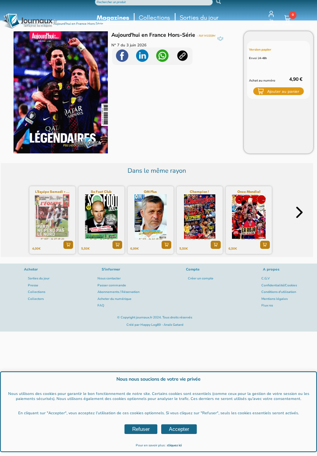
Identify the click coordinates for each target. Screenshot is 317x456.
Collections (154, 17)
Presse (33, 285)
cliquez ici (174, 445)
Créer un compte (200, 278)
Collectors (36, 299)
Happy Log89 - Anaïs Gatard (161, 325)
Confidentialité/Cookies (279, 285)
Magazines (113, 17)
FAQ (100, 305)
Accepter (179, 429)
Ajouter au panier (283, 91)
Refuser (141, 429)
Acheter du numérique (114, 299)
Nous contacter (109, 278)
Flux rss (267, 305)
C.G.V (265, 278)
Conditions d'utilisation (278, 292)
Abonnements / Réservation (118, 292)
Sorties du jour (199, 17)
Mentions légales (274, 299)
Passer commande (111, 285)
